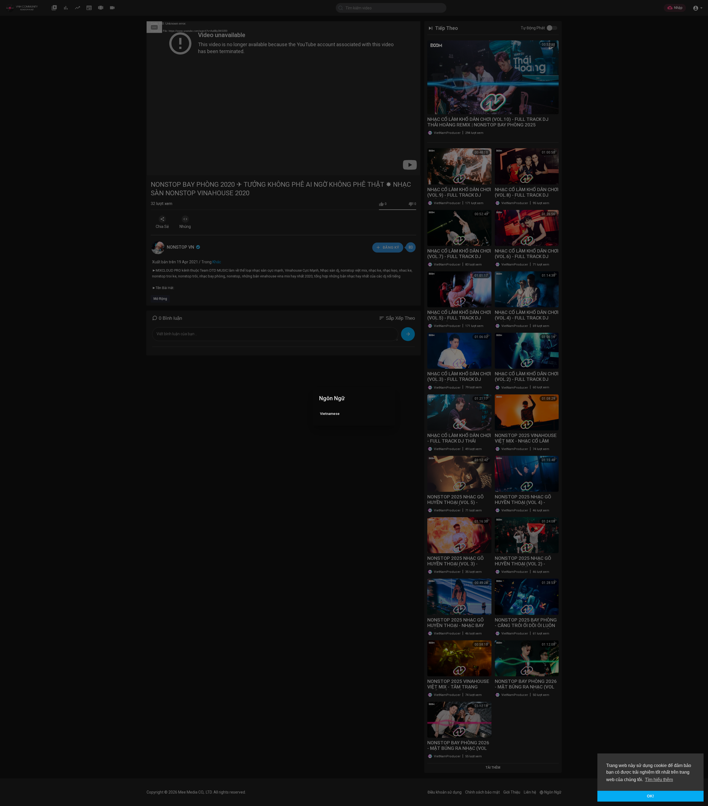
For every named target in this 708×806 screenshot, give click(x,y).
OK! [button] (650, 796)
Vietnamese (330, 414)
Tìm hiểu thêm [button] (659, 779)
